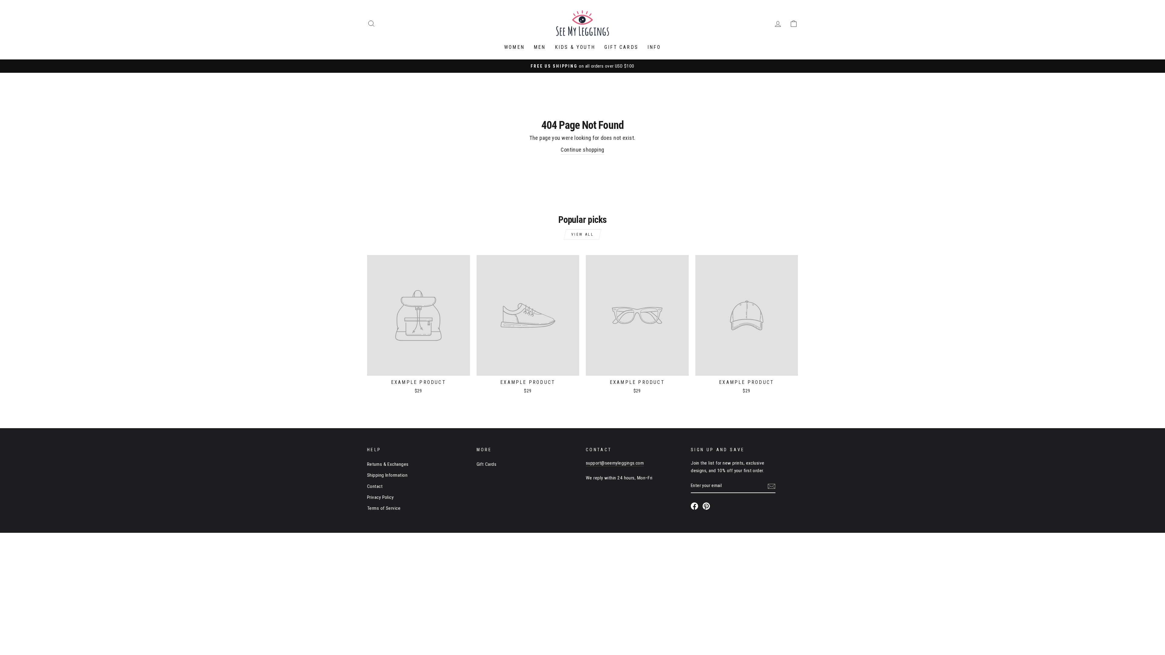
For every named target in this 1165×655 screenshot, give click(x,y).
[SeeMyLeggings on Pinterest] (706, 506)
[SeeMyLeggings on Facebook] (694, 506)
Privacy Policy (380, 497)
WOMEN (514, 47)
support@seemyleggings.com (615, 463)
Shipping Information (387, 475)
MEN (540, 47)
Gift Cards (487, 464)
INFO (654, 47)
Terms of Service (383, 508)
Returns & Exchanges (388, 464)
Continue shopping (582, 149)
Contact (375, 486)
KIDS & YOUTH (575, 47)
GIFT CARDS (621, 47)
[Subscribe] (771, 486)
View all (582, 234)
